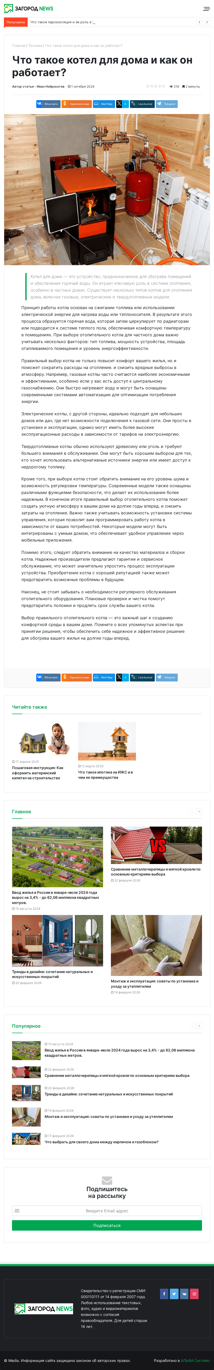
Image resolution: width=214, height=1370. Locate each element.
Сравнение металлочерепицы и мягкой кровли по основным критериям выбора (117, 1075)
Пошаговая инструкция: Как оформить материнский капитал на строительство (37, 772)
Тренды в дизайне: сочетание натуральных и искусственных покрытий (109, 1094)
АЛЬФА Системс (195, 1360)
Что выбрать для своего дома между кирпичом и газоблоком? (102, 1142)
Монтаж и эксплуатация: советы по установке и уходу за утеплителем (109, 1116)
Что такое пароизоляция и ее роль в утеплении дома (74, 22)
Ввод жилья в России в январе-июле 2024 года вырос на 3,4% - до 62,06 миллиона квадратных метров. (55, 897)
